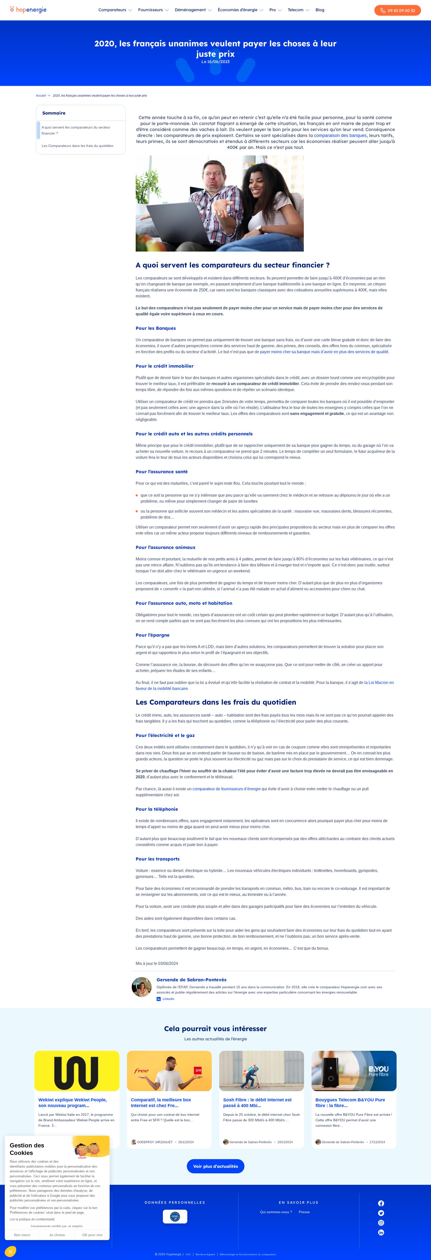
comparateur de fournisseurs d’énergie (227, 789)
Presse (304, 1212)
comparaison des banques (340, 135)
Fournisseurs (150, 9)
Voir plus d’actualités (215, 1166)
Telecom (296, 9)
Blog (320, 9)
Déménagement (190, 9)
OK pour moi (92, 1235)
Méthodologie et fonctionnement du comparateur (248, 1254)
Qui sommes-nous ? (276, 1212)
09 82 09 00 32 (401, 10)
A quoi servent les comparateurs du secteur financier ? (76, 130)
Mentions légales (205, 1254)
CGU (188, 1254)
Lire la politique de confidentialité (32, 1219)
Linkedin (168, 999)
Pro (272, 9)
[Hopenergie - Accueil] (28, 10)
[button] (10, 1252)
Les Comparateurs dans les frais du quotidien (77, 146)
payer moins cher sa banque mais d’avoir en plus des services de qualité (324, 352)
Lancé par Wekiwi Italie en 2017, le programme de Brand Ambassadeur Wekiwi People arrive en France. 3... (76, 1120)
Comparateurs (112, 9)
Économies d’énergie (237, 9)
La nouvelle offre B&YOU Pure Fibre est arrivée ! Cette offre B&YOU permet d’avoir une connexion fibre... (354, 1120)
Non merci (22, 1235)
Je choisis (57, 1235)
